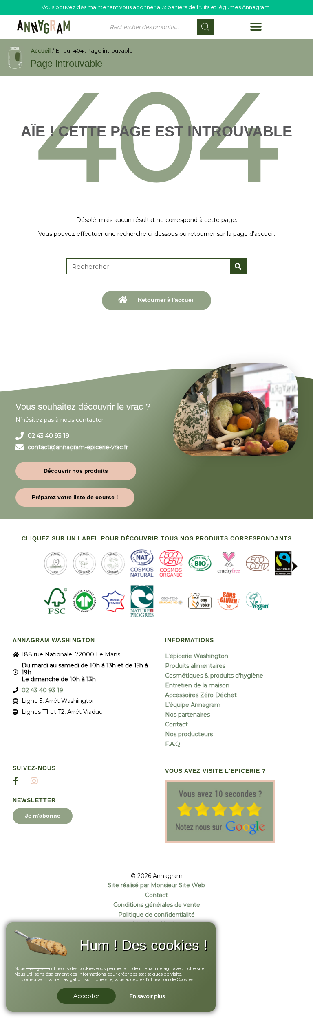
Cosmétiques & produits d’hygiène (214, 675)
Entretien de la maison (197, 685)
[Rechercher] (238, 266)
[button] (256, 27)
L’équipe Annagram (192, 705)
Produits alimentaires (195, 665)
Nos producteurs (189, 734)
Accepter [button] (86, 996)
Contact (176, 724)
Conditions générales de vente (156, 905)
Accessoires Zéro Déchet (201, 695)
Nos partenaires (187, 714)
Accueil (41, 51)
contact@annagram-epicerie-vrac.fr (78, 447)
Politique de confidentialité (156, 914)
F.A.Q (172, 744)
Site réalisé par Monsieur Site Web (156, 885)
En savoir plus (147, 996)
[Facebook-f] (16, 781)
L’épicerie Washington (196, 656)
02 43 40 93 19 (48, 435)
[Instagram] (34, 781)
